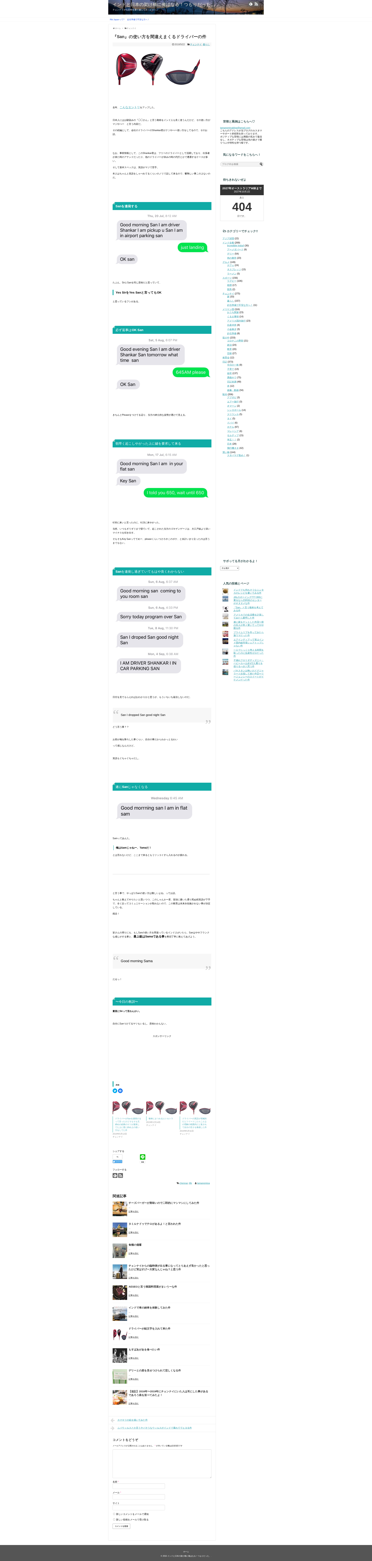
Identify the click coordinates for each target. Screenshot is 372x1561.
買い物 (225, 452)
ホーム (186, 1552)
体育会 (225, 357)
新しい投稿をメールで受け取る (132, 1519)
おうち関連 (233, 312)
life (190, 1183)
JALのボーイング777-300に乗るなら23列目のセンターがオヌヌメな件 (248, 600)
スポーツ (227, 278)
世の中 (225, 337)
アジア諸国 (228, 238)
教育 (229, 349)
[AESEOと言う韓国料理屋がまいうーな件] (120, 1292)
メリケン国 (228, 309)
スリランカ (233, 414)
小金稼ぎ (231, 329)
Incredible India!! (235, 245)
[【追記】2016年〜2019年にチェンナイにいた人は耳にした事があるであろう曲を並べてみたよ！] (120, 1397)
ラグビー (231, 281)
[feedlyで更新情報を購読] (250, 3)
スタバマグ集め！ (236, 455)
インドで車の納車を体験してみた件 (149, 1307)
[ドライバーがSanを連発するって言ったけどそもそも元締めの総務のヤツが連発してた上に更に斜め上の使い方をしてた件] (128, 1107)
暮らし (206, 44)
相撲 (229, 285)
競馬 (229, 289)
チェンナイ (196, 44)
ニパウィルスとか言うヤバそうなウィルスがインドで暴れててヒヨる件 (154, 1428)
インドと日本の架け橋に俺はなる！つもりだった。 (164, 4)
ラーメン (231, 273)
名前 (116, 1482)
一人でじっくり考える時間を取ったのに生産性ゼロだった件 (249, 653)
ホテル (230, 427)
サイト (116, 1503)
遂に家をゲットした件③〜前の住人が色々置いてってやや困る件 (249, 625)
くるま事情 (233, 316)
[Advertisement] (162, 1058)
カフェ (230, 265)
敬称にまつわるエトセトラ (161, 1118)
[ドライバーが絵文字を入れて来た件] (120, 1334)
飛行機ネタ (233, 448)
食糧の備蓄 (135, 1244)
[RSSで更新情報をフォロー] (256, 3)
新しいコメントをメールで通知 (132, 1514)
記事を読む (134, 1211)
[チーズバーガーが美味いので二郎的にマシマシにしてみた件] (120, 1209)
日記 (224, 362)
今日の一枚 (233, 365)
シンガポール (234, 410)
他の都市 (231, 258)
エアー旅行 (233, 401)
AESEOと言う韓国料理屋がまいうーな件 (153, 1286)
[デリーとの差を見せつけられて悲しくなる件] (120, 1376)
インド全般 (228, 242)
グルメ (225, 262)
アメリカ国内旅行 (236, 321)
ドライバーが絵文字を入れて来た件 (149, 1328)
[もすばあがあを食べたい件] (120, 1355)
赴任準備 (231, 333)
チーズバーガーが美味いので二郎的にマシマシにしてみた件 (164, 1202)
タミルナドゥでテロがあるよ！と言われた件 (155, 1223)
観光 (224, 394)
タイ (229, 418)
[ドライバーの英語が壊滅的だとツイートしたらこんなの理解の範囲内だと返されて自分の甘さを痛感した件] (195, 1107)
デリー (230, 254)
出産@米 (231, 325)
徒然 (229, 373)
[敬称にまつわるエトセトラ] (161, 1107)
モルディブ (233, 435)
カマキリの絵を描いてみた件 (132, 1420)
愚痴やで (231, 377)
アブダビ (231, 397)
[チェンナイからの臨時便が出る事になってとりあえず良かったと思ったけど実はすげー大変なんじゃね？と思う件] (120, 1271)
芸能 (229, 353)
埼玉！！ (231, 439)
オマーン (231, 406)
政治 (229, 345)
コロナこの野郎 (235, 340)
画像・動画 (233, 390)
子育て (230, 369)
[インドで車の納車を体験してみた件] (120, 1313)
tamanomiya (203, 1183)
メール (117, 1492)
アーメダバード (235, 249)
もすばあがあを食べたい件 (144, 1349)
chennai (183, 1183)
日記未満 (231, 382)
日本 (229, 444)
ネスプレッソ (234, 269)
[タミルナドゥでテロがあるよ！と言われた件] (120, 1230)
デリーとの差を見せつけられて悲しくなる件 (155, 1370)
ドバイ (230, 423)
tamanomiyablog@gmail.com (235, 128)
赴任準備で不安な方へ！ (138, 19)
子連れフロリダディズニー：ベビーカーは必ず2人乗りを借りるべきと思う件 (249, 663)
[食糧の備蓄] (120, 1250)
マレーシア (233, 431)
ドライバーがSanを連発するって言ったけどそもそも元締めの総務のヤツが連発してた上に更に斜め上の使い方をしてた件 (128, 1124)
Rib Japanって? (117, 19)
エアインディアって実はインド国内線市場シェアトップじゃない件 (249, 642)
